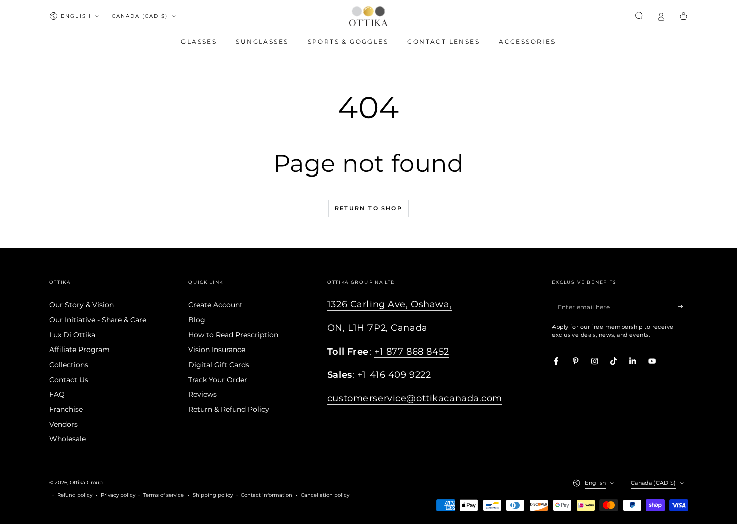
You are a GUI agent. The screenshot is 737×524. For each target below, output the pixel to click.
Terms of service (163, 495)
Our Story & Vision (81, 305)
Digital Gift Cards (218, 365)
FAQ (57, 394)
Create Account (215, 305)
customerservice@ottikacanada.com (414, 398)
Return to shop (368, 208)
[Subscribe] (683, 306)
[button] (639, 16)
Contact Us (68, 380)
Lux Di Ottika (72, 335)
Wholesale (67, 439)
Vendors (63, 424)
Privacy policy (118, 495)
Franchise (66, 409)
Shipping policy (213, 495)
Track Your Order (217, 380)
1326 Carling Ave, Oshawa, (389, 304)
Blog (196, 320)
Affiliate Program (79, 349)
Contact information (266, 495)
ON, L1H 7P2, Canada (377, 327)
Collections (68, 365)
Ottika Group (86, 482)
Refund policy (74, 495)
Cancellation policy (325, 495)
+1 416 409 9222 (394, 374)
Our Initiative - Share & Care (97, 320)
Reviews (202, 394)
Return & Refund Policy (228, 409)
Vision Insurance (216, 349)
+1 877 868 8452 (411, 351)
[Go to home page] (368, 16)
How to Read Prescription (233, 335)
